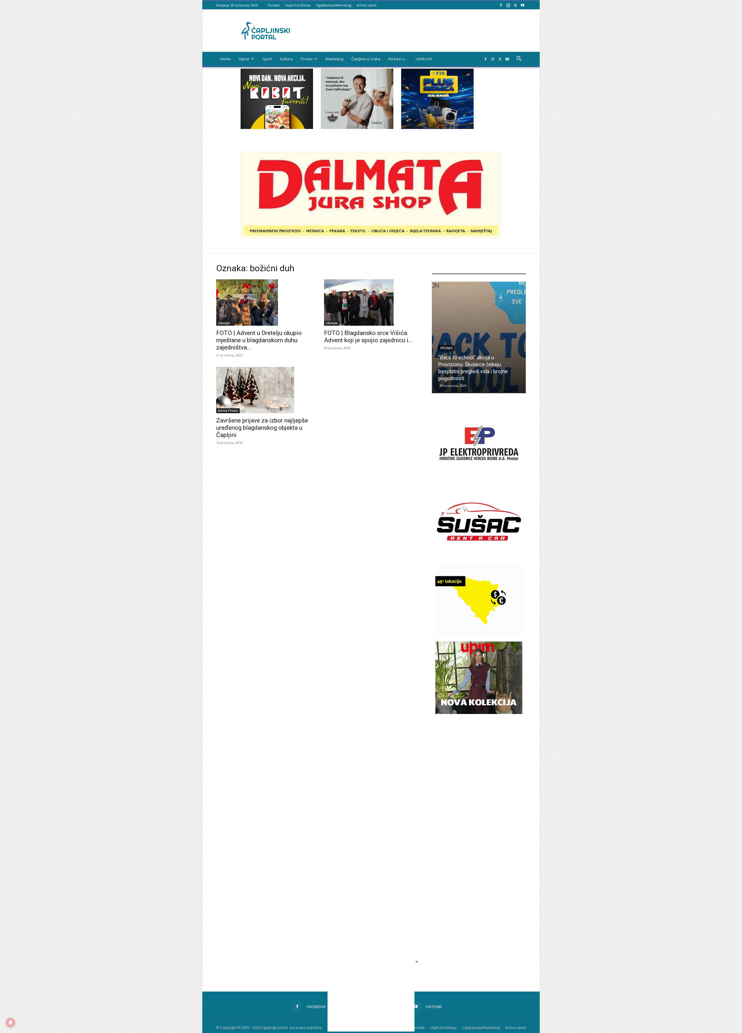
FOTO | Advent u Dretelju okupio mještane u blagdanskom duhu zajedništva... (259, 340)
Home (225, 58)
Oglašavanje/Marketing (333, 5)
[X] (515, 5)
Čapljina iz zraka (365, 58)
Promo (306, 58)
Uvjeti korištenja (297, 5)
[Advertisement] (478, 823)
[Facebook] (501, 5)
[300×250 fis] (437, 99)
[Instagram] (508, 5)
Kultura (286, 58)
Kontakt (274, 5)
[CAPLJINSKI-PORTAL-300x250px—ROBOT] (277, 127)
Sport (267, 58)
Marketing (334, 58)
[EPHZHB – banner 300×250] (478, 478)
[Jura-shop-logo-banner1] (371, 236)
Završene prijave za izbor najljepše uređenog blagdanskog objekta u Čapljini (262, 427)
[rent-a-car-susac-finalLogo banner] (478, 556)
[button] (519, 59)
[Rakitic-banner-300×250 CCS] (357, 127)
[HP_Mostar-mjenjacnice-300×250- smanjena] (478, 634)
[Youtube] (522, 5)
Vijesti (244, 58)
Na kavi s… (398, 58)
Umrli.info (424, 58)
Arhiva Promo (228, 411)
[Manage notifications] (10, 1022)
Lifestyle (224, 323)
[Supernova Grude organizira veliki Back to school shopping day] (479, 337)
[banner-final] (478, 712)
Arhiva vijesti (367, 5)
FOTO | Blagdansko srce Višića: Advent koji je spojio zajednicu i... (368, 336)
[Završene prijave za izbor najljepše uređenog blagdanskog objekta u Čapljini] (263, 390)
